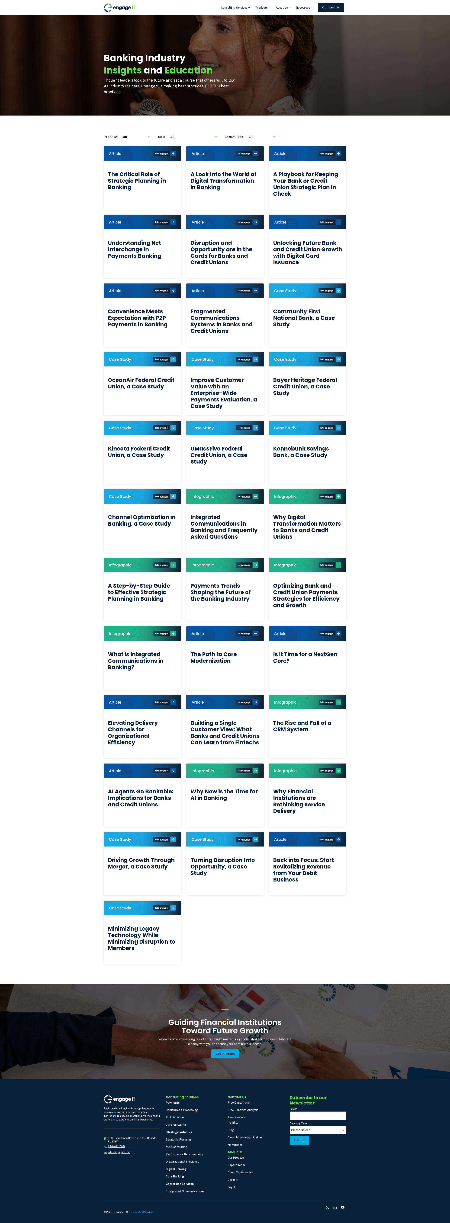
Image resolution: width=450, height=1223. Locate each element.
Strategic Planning (178, 1139)
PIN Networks (175, 1117)
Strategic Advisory (179, 1132)
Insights (233, 1122)
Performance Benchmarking (184, 1154)
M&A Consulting (176, 1147)
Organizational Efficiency (182, 1161)
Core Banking (175, 1176)
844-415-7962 (116, 1146)
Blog (231, 1130)
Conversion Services (180, 1184)
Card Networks (176, 1124)
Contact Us (330, 7)
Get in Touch (225, 1054)
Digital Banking (176, 1169)
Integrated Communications (185, 1191)
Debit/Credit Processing (182, 1110)
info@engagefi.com (119, 1152)
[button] (328, 1207)
